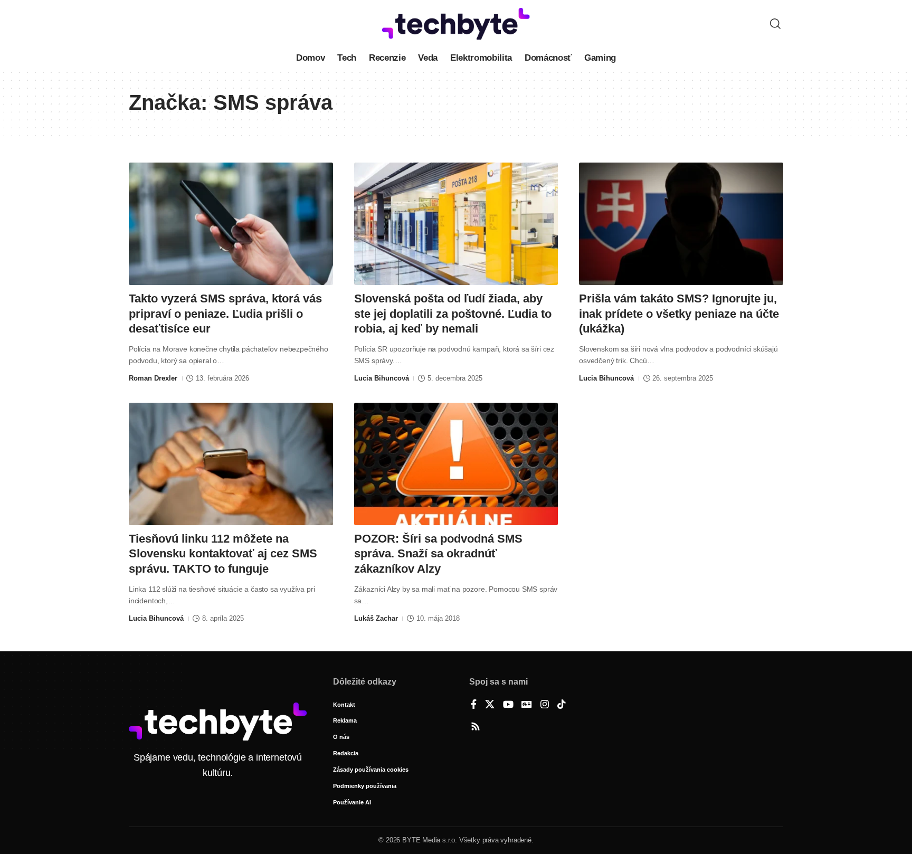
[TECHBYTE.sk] (456, 24)
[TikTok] (561, 705)
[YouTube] (508, 705)
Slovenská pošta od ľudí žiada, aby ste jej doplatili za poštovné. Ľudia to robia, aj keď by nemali (453, 313)
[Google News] (527, 705)
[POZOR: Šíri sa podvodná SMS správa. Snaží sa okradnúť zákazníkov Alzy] (456, 464)
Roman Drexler (153, 378)
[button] (775, 23)
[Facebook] (473, 705)
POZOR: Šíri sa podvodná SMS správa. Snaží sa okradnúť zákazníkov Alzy (438, 553)
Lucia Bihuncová (381, 378)
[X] (489, 705)
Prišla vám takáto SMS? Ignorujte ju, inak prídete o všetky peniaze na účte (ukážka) (679, 313)
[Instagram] (544, 705)
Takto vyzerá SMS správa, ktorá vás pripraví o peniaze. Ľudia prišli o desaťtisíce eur (225, 313)
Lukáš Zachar (376, 618)
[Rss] (475, 727)
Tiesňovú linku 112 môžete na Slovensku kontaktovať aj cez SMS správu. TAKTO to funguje (223, 553)
